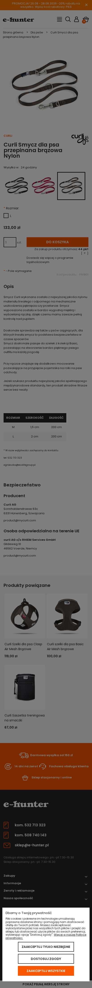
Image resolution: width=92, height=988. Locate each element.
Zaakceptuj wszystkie (46, 971)
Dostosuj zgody (46, 959)
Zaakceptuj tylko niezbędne (46, 947)
